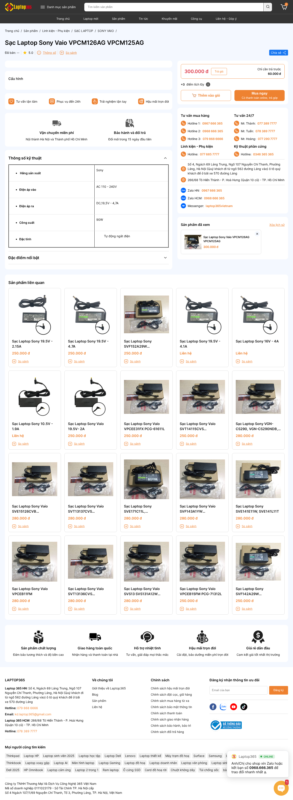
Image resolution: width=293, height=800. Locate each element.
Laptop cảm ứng (59, 770)
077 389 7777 (267, 123)
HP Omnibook (33, 770)
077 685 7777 (209, 154)
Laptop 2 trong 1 (86, 770)
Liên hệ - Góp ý (226, 18)
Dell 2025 (13, 770)
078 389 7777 (265, 131)
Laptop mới (90, 18)
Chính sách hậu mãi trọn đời (170, 688)
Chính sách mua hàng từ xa (170, 700)
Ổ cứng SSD (131, 770)
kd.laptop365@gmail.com (33, 714)
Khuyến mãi (169, 18)
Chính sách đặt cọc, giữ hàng (171, 694)
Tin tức (143, 18)
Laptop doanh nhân (163, 763)
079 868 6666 (213, 139)
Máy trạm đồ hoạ (177, 756)
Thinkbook (13, 763)
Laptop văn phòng (194, 763)
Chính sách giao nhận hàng (170, 719)
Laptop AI (61, 763)
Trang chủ (63, 18)
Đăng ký (278, 690)
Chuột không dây (183, 770)
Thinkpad (13, 756)
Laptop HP (31, 756)
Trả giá (219, 71)
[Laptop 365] (18, 7)
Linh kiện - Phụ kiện (56, 31)
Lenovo (130, 756)
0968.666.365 (261, 767)
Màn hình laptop (83, 763)
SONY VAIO (106, 31)
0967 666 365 (212, 123)
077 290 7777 (267, 139)
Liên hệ (97, 707)
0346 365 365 (263, 154)
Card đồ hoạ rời (155, 770)
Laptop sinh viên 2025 (58, 756)
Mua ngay (260, 95)
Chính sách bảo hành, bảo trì (171, 725)
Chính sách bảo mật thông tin (171, 707)
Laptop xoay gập (37, 763)
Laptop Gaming (109, 763)
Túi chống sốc (209, 770)
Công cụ (196, 18)
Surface (198, 756)
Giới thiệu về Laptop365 (109, 688)
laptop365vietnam (219, 206)
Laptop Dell (113, 756)
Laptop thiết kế (150, 756)
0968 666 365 (212, 131)
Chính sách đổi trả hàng (167, 732)
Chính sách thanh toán (166, 713)
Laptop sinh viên (223, 763)
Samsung (215, 756)
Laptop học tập (89, 756)
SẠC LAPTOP (83, 31)
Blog (95, 694)
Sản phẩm (118, 18)
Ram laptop (111, 770)
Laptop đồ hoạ (135, 763)
